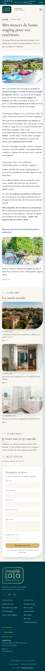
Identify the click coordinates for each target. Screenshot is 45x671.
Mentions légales (14, 664)
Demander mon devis (22, 545)
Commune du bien (11, 510)
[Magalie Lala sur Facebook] (4, 594)
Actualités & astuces (30, 622)
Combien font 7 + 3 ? (12, 535)
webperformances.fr (27, 668)
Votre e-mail (9, 500)
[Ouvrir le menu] (40, 9)
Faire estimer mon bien (9, 607)
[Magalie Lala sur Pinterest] (14, 594)
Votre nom (9, 481)
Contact (40, 2)
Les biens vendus (29, 604)
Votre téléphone (10, 490)
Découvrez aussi (8, 229)
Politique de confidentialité (28, 664)
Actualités (5, 19)
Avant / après (28, 607)
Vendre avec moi (7, 604)
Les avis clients (28, 611)
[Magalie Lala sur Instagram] (9, 594)
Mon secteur (28, 615)
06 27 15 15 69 (8, 2)
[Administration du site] (13, 667)
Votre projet (9, 519)
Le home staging (7, 611)
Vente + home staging (9, 615)
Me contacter (8, 632)
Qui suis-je (27, 618)
